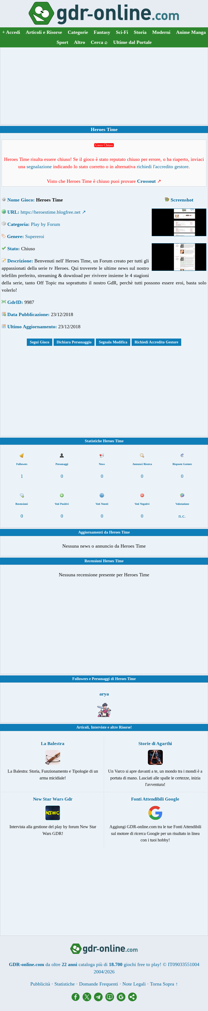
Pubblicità (40, 984)
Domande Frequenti (98, 984)
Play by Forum (45, 224)
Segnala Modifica (113, 342)
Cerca (99, 42)
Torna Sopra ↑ (164, 984)
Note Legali (134, 984)
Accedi (11, 32)
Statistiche (64, 984)
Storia (140, 32)
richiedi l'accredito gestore (162, 166)
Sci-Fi (122, 32)
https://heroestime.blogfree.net (50, 212)
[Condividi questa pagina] (132, 999)
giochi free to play (142, 964)
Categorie (78, 32)
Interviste (98, 727)
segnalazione (39, 166)
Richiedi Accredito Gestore (156, 342)
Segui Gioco (39, 342)
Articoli (82, 727)
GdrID (14, 302)
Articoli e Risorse (44, 32)
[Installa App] (111, 999)
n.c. (182, 516)
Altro (79, 42)
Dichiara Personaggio (74, 342)
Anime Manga (191, 32)
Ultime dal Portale (132, 42)
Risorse (125, 727)
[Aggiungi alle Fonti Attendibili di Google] (122, 999)
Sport (62, 42)
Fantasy (102, 32)
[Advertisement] (104, 86)
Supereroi (34, 236)
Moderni (161, 32)
